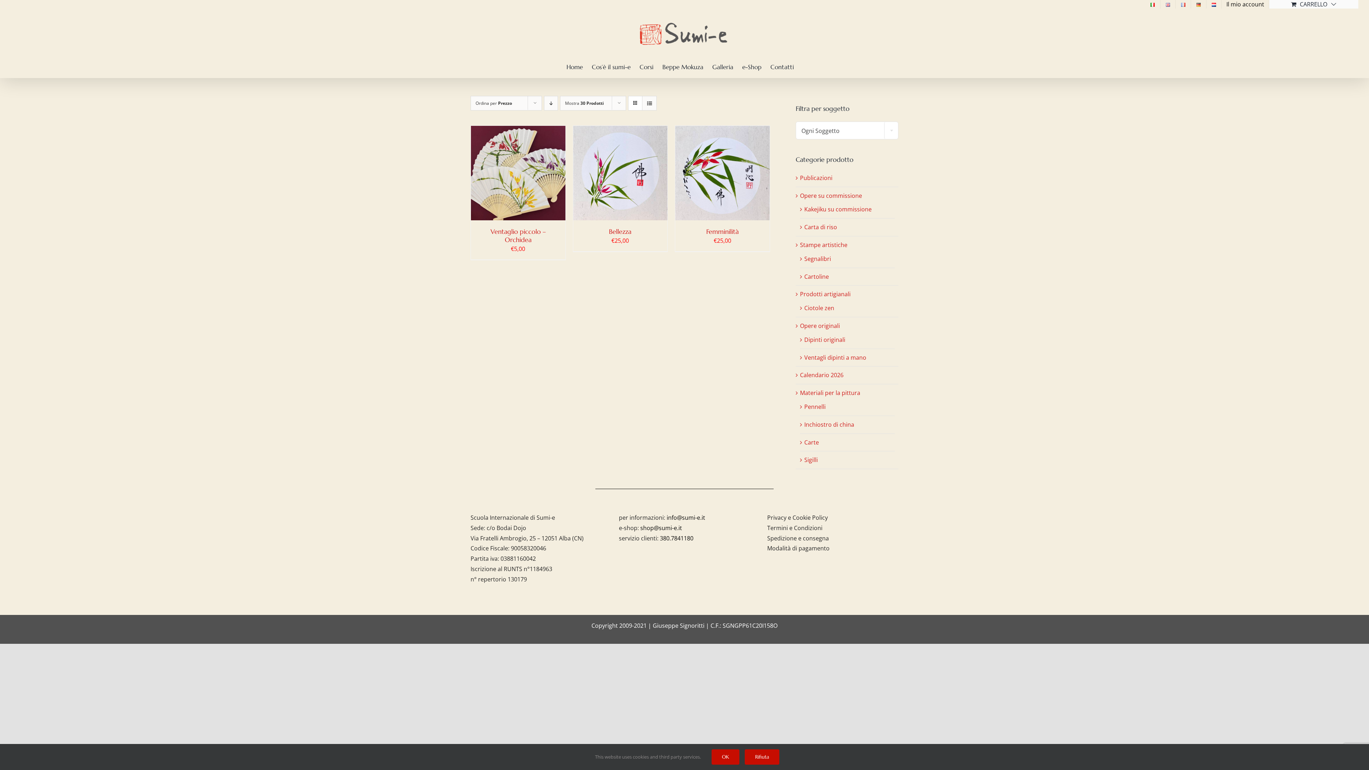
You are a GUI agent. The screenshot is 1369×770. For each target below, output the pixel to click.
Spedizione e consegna (798, 538)
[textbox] (847, 131)
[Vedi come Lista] (649, 103)
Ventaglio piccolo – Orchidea (518, 235)
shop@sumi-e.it (661, 528)
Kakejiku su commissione (838, 209)
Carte (811, 442)
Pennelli (815, 407)
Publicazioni (816, 178)
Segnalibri (817, 259)
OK (725, 757)
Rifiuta (762, 757)
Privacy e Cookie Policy (797, 518)
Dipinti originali (824, 340)
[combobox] (847, 130)
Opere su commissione (831, 196)
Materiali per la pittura (830, 393)
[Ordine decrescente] (551, 103)
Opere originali (820, 326)
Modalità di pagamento (798, 548)
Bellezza (620, 231)
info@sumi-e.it (686, 518)
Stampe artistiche (823, 245)
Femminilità (722, 231)
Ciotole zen (819, 308)
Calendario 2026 (822, 375)
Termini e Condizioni (794, 528)
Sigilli (811, 460)
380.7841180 (676, 538)
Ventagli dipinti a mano (835, 357)
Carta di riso (820, 227)
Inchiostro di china (829, 424)
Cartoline (816, 277)
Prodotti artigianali (825, 294)
